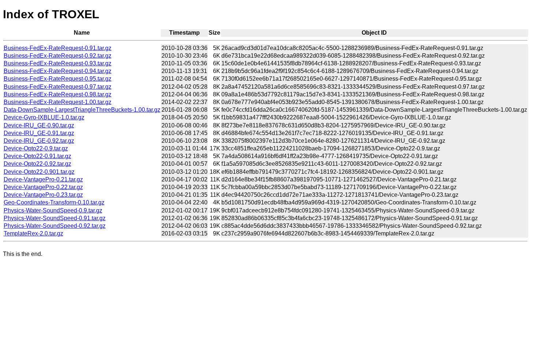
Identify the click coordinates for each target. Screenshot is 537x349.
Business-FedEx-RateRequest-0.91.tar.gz (57, 48)
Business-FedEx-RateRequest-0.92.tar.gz (57, 56)
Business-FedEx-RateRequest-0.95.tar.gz (57, 79)
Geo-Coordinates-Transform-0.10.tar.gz (54, 202)
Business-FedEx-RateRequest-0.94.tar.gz (57, 71)
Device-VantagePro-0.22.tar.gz (43, 187)
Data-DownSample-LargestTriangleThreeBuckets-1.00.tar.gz (82, 110)
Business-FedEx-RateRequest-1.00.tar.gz (57, 102)
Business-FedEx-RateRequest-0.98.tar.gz (57, 94)
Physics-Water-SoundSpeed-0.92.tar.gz (55, 226)
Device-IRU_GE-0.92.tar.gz (39, 141)
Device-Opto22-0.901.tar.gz (39, 172)
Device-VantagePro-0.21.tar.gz (43, 179)
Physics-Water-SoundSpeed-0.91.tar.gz (55, 218)
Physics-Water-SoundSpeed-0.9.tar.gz (53, 210)
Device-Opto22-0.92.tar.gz (37, 164)
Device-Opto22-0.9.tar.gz (36, 148)
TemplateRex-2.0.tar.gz (33, 233)
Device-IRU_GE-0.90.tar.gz (39, 125)
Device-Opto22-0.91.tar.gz (37, 156)
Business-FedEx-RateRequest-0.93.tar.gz (57, 63)
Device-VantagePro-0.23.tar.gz (43, 195)
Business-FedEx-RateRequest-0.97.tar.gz (57, 87)
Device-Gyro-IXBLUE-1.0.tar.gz (44, 117)
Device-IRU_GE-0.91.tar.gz (39, 133)
